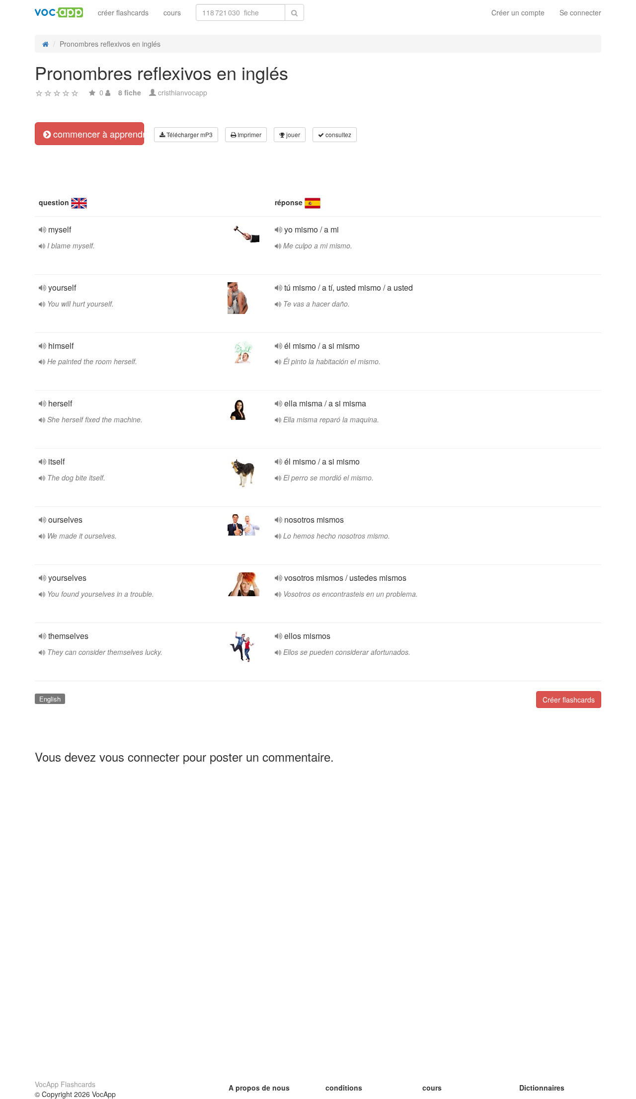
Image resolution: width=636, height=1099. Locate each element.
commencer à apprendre (97, 133)
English (50, 699)
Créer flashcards (569, 700)
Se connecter (580, 12)
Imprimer (248, 134)
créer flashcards (123, 12)
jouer (292, 134)
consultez (337, 134)
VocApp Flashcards (65, 1084)
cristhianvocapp (182, 92)
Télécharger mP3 (189, 134)
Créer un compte (518, 12)
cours (172, 12)
